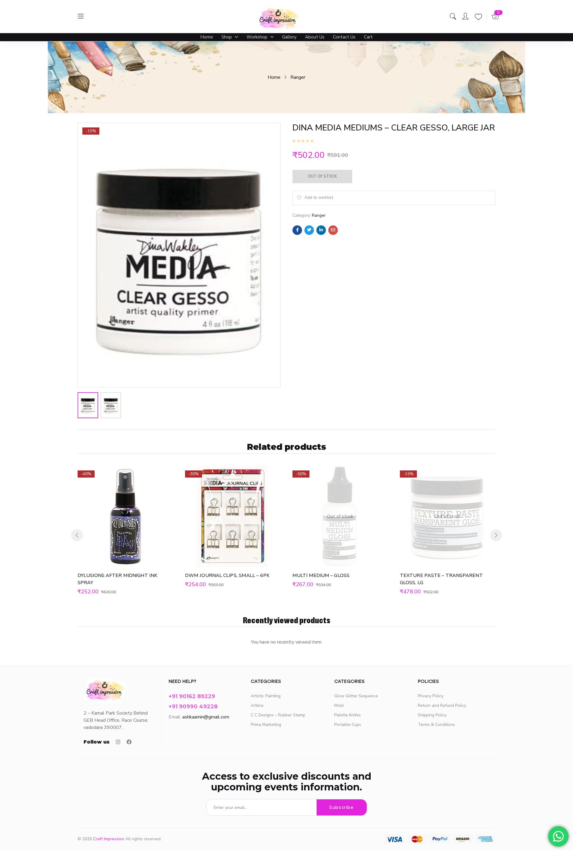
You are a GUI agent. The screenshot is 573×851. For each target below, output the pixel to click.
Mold (339, 705)
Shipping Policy (432, 715)
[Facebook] (129, 741)
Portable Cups (347, 724)
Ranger (297, 77)
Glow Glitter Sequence (356, 696)
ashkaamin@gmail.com (205, 717)
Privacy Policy (430, 696)
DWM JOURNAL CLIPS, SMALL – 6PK (227, 575)
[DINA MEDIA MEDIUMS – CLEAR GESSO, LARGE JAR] (297, 230)
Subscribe (341, 807)
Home (274, 77)
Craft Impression (108, 839)
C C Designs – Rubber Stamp (278, 715)
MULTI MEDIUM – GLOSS (320, 575)
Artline (257, 705)
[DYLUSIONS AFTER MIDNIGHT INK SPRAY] (125, 516)
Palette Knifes (347, 715)
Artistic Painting (266, 696)
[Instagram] (118, 741)
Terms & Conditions (436, 724)
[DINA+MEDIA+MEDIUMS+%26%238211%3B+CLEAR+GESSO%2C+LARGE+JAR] (309, 230)
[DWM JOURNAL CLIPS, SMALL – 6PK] (233, 516)
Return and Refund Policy (442, 705)
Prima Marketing (266, 724)
